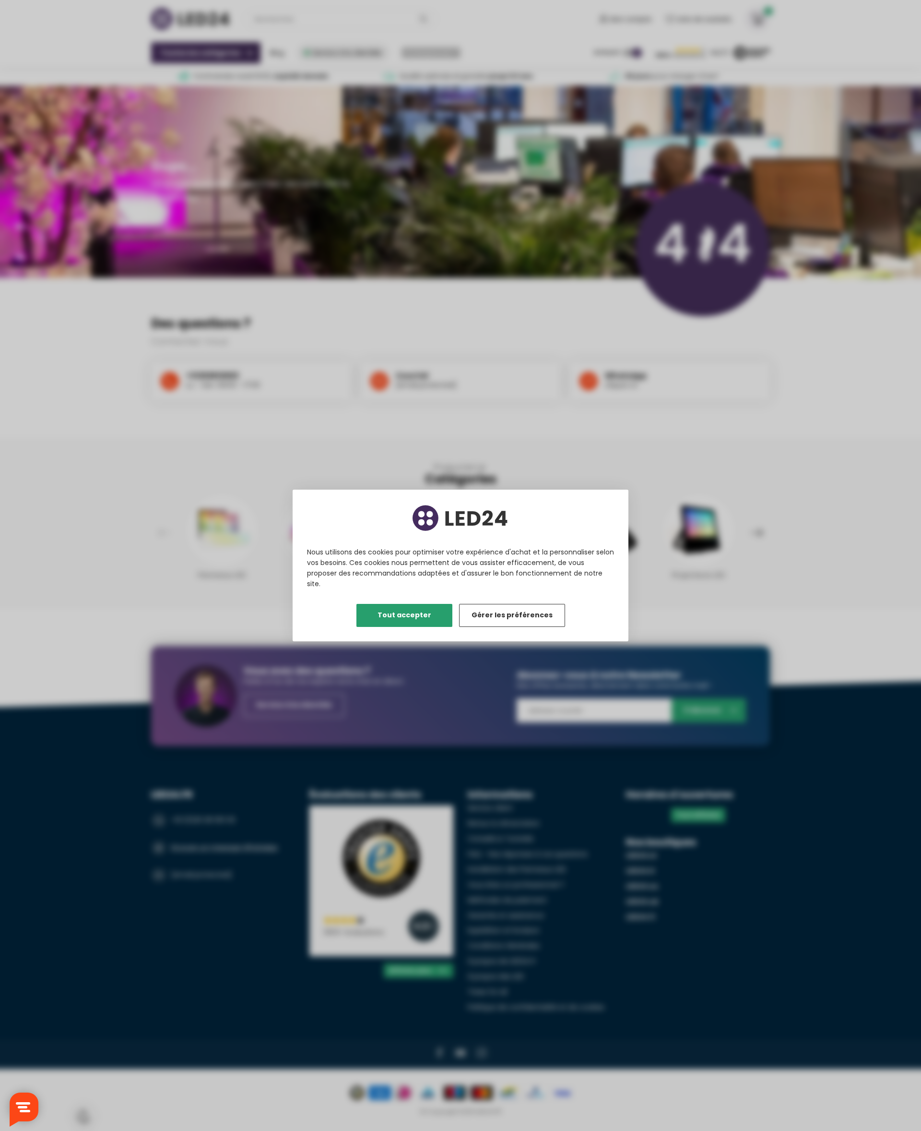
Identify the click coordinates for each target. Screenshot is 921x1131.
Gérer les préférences (512, 615)
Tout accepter (404, 615)
